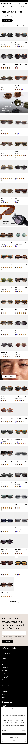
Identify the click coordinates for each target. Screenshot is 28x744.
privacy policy (11, 638)
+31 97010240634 (7, 653)
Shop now (19, 1)
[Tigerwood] (5, 46)
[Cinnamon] (7, 46)
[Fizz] (16, 46)
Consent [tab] (5, 708)
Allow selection (14, 737)
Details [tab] (14, 708)
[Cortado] (11, 155)
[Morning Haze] (1, 202)
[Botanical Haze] (1, 46)
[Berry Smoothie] (1, 246)
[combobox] (21, 25)
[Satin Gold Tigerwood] (16, 246)
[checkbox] (2, 636)
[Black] (7, 68)
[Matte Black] (18, 356)
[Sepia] (22, 90)
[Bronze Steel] (1, 313)
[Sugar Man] (3, 68)
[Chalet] (9, 246)
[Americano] (16, 202)
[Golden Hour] (3, 46)
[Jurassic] (22, 46)
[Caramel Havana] (5, 68)
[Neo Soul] (20, 291)
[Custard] (7, 246)
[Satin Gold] (5, 313)
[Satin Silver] (3, 313)
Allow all (14, 734)
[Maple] (16, 155)
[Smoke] (24, 46)
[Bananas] (11, 246)
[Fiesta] (18, 68)
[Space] (16, 90)
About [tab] (23, 708)
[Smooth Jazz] (9, 46)
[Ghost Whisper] (9, 155)
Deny (14, 740)
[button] (22, 4)
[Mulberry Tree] (20, 46)
